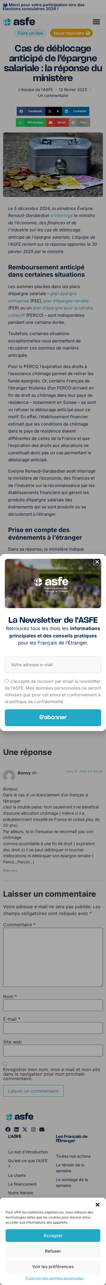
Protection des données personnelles (54, 1278)
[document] (53, 642)
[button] (97, 1205)
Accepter (53, 1235)
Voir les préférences (53, 1266)
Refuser (53, 1251)
